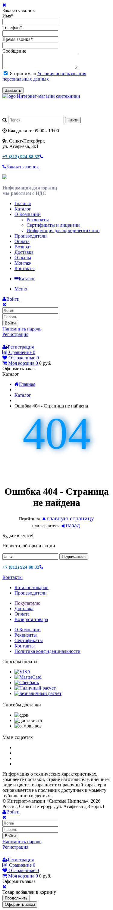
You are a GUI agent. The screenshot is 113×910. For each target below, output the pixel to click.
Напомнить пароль (21, 328)
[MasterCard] (28, 677)
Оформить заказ (20, 904)
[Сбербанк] (26, 682)
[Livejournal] (6, 340)
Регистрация (15, 334)
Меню (20, 288)
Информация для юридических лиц (63, 230)
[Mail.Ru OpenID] (14, 340)
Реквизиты (38, 219)
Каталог (22, 208)
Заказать (13, 90)
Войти (10, 323)
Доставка (23, 252)
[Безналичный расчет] (37, 693)
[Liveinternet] (23, 340)
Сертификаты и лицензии (53, 225)
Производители (30, 235)
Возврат (22, 246)
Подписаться (74, 556)
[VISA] (22, 671)
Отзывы (22, 257)
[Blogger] (31, 340)
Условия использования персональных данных (44, 76)
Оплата (22, 241)
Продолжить (16, 898)
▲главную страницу (67, 518)
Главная (22, 203)
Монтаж (22, 263)
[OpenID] (39, 340)
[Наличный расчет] (35, 687)
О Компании (27, 214)
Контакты (24, 268)
